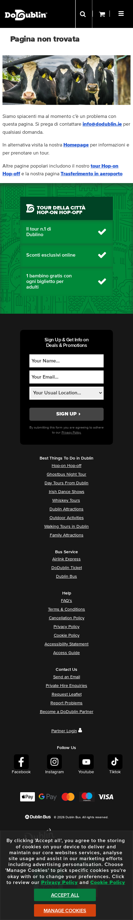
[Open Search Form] (83, 14)
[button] (122, 13)
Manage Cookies (65, 910)
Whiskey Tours (66, 500)
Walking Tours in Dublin (66, 526)
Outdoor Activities (66, 518)
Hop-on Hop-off (66, 466)
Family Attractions (67, 535)
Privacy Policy (66, 627)
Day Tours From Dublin (66, 483)
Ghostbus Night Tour (66, 474)
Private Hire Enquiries (66, 686)
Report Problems (66, 703)
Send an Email (66, 677)
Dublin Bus (66, 576)
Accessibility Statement (66, 644)
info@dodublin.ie (102, 124)
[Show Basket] (101, 14)
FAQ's (66, 601)
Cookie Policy (66, 635)
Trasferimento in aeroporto (91, 173)
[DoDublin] (26, 5)
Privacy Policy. (71, 432)
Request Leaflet (67, 694)
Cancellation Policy (66, 618)
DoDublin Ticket (66, 568)
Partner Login (64, 731)
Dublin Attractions (66, 509)
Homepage (76, 144)
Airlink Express (66, 559)
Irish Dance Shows (66, 492)
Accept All (65, 895)
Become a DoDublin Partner (66, 712)
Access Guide (66, 653)
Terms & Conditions (66, 609)
